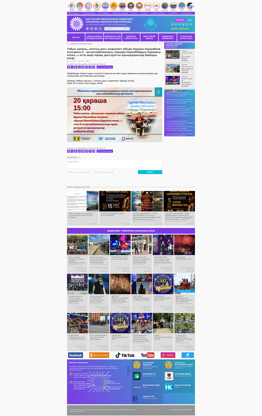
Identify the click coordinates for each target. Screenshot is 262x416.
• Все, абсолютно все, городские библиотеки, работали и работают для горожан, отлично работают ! (179, 94)
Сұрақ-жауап (187, 13)
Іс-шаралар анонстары (79, 43)
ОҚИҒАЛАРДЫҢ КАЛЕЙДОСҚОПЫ (94, 37)
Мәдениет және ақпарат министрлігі (184, 365)
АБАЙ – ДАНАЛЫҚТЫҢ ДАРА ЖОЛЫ (163, 337)
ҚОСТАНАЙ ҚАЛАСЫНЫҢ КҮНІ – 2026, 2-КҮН (162, 298)
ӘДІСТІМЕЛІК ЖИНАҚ (149, 37)
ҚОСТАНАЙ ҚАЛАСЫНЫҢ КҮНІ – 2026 (120, 337)
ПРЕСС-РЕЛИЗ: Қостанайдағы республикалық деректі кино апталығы (81, 215)
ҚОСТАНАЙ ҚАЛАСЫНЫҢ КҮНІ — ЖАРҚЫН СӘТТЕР (141, 298)
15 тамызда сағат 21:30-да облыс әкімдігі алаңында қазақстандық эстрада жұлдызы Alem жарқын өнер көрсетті (98, 300)
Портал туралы (73, 13)
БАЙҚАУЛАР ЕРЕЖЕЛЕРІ (168, 37)
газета (183, 386)
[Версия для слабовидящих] (100, 28)
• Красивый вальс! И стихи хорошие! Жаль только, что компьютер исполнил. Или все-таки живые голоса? (179, 101)
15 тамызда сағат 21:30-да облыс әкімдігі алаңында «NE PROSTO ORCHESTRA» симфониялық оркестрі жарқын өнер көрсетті (76, 300)
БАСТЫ (75, 37)
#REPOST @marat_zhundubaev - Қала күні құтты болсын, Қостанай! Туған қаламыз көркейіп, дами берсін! (120, 300)
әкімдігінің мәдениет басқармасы (150, 365)
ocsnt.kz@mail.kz (113, 389)
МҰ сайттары (104, 13)
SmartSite (188, 410)
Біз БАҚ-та (174, 13)
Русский (180, 20)
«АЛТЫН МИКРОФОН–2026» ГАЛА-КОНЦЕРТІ (112, 214)
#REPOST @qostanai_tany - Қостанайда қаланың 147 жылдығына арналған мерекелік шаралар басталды (184, 300)
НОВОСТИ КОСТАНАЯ (150, 397)
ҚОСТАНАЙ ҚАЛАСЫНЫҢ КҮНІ (184, 258)
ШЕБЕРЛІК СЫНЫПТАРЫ (131, 37)
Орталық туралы (89, 13)
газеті (151, 386)
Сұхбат (134, 13)
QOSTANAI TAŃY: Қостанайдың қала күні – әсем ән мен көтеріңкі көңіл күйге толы (162, 260)
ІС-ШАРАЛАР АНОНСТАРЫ (186, 37)
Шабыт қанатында (159, 13)
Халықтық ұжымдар (121, 13)
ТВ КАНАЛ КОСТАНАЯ (150, 375)
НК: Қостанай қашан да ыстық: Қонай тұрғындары (98, 337)
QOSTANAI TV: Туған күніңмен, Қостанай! (120, 258)
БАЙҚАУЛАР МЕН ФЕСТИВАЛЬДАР (112, 37)
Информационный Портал (184, 375)
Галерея (145, 13)
